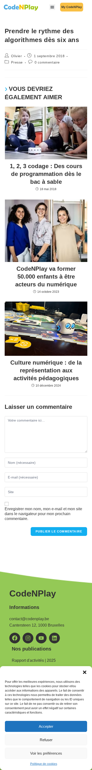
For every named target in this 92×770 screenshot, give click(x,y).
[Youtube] (41, 638)
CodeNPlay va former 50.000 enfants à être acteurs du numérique (46, 276)
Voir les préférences (46, 753)
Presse (17, 62)
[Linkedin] (54, 638)
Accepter (46, 726)
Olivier (16, 56)
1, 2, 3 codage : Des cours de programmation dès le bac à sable (46, 174)
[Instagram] (28, 638)
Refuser (46, 740)
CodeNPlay (32, 593)
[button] (84, 672)
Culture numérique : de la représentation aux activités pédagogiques (46, 370)
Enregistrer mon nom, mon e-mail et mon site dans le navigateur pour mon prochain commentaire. (43, 514)
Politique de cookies (43, 764)
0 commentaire (47, 62)
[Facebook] (14, 638)
